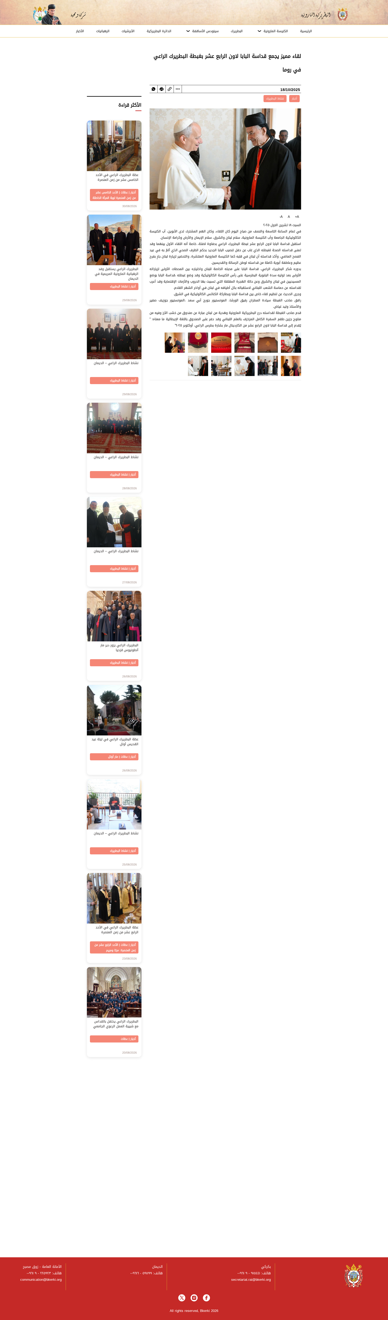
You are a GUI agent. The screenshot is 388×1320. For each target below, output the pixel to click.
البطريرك (237, 31)
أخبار (294, 98)
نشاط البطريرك (275, 98)
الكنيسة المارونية (276, 31)
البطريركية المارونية (318, 14)
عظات (124, 192)
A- (281, 217)
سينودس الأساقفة (205, 31)
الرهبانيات (103, 31)
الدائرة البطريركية (159, 31)
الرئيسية (306, 31)
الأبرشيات (128, 31)
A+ (297, 217)
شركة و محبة (77, 14)
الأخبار (80, 31)
